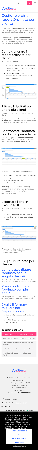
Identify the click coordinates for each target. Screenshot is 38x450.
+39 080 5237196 (11, 399)
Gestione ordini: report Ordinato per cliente (18, 334)
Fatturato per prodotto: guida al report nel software (18, 344)
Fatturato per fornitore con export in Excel (18, 349)
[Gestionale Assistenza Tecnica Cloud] (19, 6)
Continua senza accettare (19, 440)
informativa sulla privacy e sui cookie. (17, 423)
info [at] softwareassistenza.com (16, 403)
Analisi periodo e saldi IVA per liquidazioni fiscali (17, 354)
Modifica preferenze (19, 446)
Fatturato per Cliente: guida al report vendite (19, 338)
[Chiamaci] (18, 3)
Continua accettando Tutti (19, 432)
